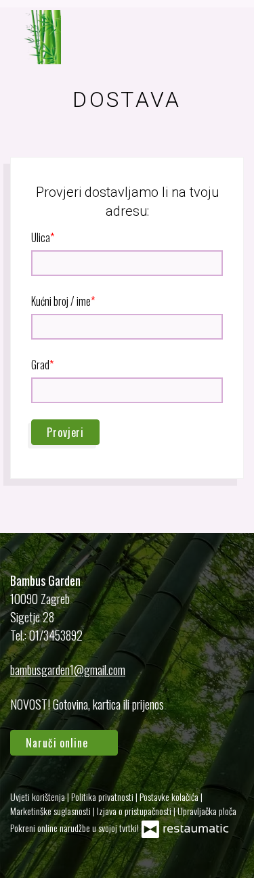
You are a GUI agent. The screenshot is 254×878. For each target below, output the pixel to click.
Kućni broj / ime (61, 301)
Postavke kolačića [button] (170, 796)
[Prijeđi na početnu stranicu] (35, 37)
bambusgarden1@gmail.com (67, 669)
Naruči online (58, 743)
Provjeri (65, 432)
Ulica (40, 237)
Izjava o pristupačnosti (135, 811)
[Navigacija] (229, 37)
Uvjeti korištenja (38, 796)
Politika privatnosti (103, 796)
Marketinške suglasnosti (51, 811)
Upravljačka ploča (206, 811)
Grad (40, 364)
